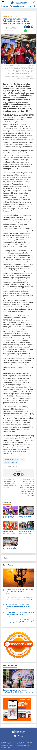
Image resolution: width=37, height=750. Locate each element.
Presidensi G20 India (11, 459)
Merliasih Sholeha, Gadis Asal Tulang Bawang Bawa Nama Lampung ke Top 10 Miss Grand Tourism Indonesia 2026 (9, 532)
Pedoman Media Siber (22, 745)
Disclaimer (11, 744)
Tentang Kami (21, 742)
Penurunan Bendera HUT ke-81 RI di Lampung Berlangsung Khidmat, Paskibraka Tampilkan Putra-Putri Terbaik (20, 621)
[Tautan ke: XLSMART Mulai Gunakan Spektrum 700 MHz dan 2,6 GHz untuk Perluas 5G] (18, 578)
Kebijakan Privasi (6, 747)
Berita (4, 28)
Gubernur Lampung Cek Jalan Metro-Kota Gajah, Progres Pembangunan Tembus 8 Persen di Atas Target (26, 532)
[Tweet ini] (28, 26)
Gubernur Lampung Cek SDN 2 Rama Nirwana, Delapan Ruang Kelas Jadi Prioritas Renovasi (10, 547)
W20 (22, 459)
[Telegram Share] (32, 26)
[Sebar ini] (25, 26)
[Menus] (2, 2)
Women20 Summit (10, 16)
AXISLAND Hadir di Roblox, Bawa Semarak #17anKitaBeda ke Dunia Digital (10, 517)
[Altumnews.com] (19, 2)
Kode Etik (19, 744)
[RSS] (22, 474)
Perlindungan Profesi (7, 745)
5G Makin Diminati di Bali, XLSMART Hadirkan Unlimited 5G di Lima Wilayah (20, 613)
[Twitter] (18, 474)
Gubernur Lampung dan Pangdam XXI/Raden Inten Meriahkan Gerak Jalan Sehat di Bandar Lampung (26, 517)
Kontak (29, 742)
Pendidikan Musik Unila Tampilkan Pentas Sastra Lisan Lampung (10, 483)
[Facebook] (14, 474)
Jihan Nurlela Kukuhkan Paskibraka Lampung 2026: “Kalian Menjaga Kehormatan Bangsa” (20, 598)
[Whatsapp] (25, 30)
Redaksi (3, 744)
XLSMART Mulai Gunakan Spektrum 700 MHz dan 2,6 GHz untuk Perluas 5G (19, 590)
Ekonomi (8, 28)
